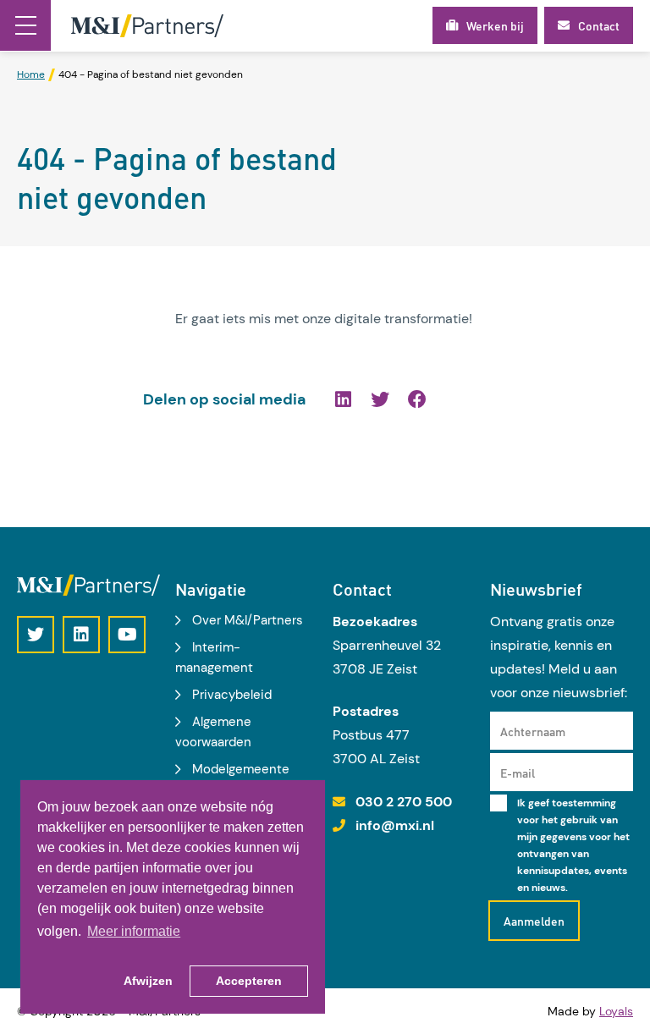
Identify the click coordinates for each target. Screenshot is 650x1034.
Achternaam (532, 731)
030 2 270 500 (403, 802)
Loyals (616, 1011)
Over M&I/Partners (247, 620)
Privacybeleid (232, 694)
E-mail (517, 772)
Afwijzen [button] (148, 980)
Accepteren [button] (249, 980)
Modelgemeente (240, 769)
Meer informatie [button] (133, 931)
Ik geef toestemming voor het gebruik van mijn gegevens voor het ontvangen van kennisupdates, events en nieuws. (573, 845)
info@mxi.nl (394, 825)
